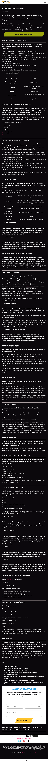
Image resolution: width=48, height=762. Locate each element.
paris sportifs (30, 287)
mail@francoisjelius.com (24, 738)
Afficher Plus (5, 11)
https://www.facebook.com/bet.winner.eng (17, 591)
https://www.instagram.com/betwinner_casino (18, 595)
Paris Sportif (5, 6)
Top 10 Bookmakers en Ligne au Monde (29, 752)
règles (9, 579)
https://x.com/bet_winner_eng (13, 593)
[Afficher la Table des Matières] (21, 760)
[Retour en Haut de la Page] (27, 760)
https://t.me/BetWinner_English (13, 597)
